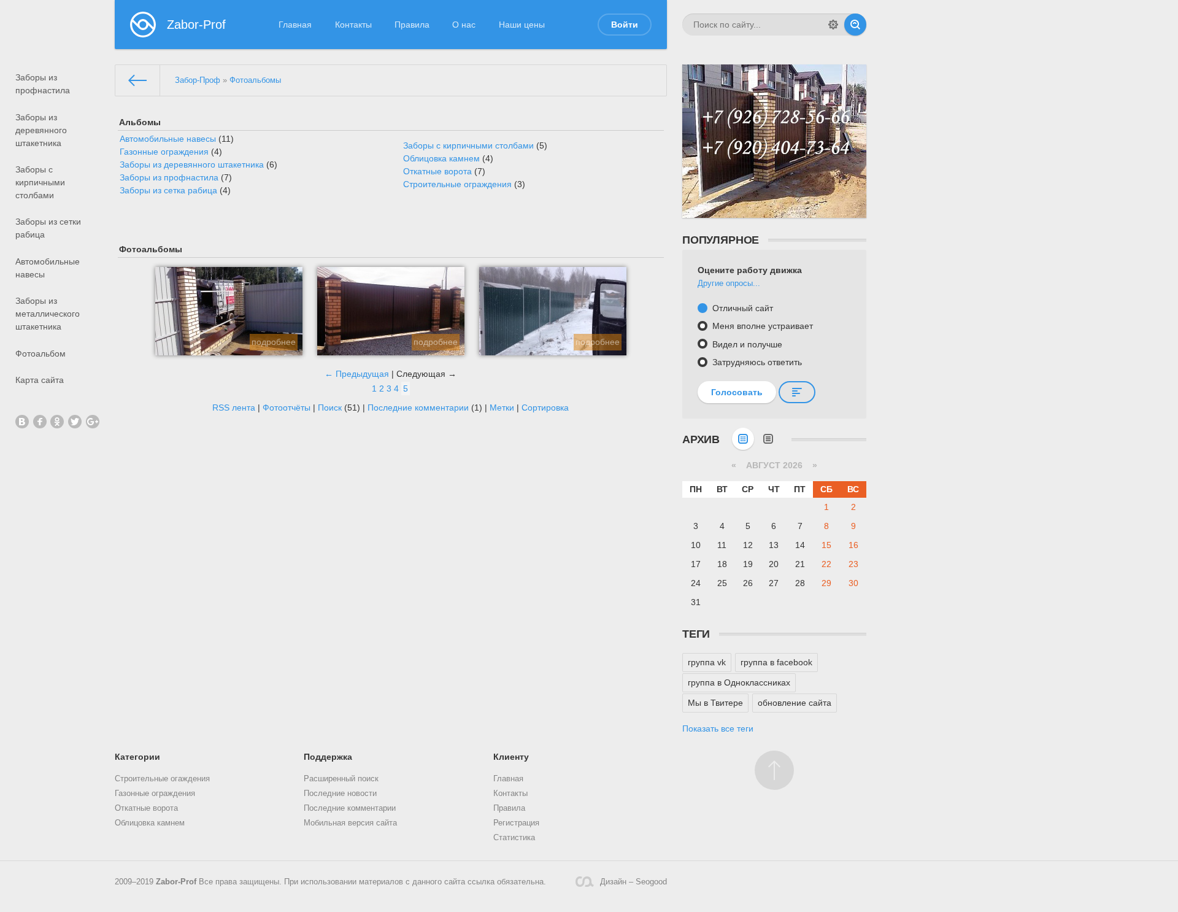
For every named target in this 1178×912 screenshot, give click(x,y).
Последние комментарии (418, 407)
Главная (295, 24)
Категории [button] (137, 757)
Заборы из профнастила (42, 83)
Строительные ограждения (457, 184)
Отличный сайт (741, 308)
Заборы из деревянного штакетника (41, 130)
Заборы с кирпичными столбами (40, 182)
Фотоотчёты (286, 407)
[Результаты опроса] (797, 392)
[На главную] (137, 80)
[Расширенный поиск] (833, 25)
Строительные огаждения (162, 779)
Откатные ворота (437, 171)
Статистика (514, 837)
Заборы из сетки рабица (48, 228)
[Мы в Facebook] (40, 421)
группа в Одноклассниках (739, 682)
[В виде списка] (768, 439)
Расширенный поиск (341, 779)
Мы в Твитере (715, 703)
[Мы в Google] (92, 421)
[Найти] (855, 25)
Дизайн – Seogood (633, 882)
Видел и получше (746, 344)
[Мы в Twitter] (75, 421)
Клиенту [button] (511, 757)
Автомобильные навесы (47, 268)
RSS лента (233, 407)
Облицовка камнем (441, 158)
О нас (463, 24)
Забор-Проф (197, 80)
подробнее (274, 342)
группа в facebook (776, 662)
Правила (412, 24)
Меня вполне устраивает (761, 326)
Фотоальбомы (255, 80)
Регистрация (516, 823)
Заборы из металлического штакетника (47, 313)
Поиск (330, 407)
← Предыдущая (357, 374)
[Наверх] (774, 770)
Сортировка (545, 407)
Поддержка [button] (328, 757)
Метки (502, 407)
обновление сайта (794, 703)
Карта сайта (39, 380)
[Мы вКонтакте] (22, 421)
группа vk (707, 662)
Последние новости (340, 793)
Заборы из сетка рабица (168, 190)
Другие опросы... (729, 283)
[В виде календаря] (743, 439)
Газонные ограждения (164, 152)
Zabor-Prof (176, 882)
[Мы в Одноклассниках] (57, 421)
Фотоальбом (40, 353)
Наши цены (522, 24)
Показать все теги (717, 728)
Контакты (353, 24)
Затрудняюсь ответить (756, 362)
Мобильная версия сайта (350, 823)
